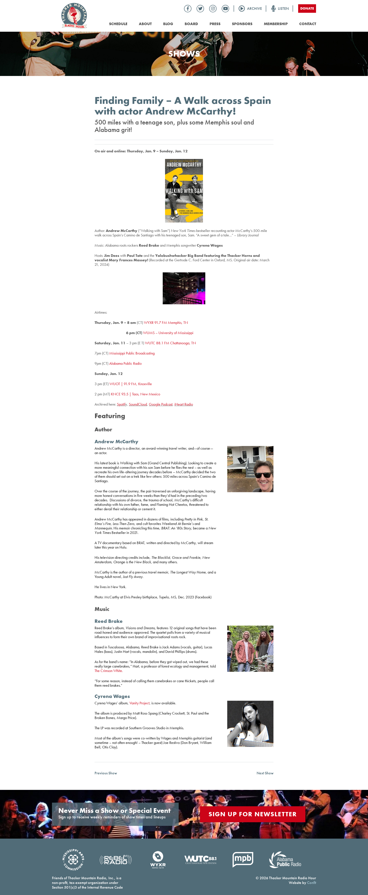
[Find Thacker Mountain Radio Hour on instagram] (213, 8)
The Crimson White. (109, 670)
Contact (307, 23)
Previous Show (106, 773)
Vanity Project (139, 703)
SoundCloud (138, 404)
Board (191, 23)
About (145, 23)
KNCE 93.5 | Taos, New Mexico (135, 394)
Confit (311, 882)
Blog (168, 23)
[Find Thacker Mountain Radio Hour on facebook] (187, 8)
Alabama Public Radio (125, 363)
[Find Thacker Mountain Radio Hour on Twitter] (200, 8)
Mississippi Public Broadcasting (132, 353)
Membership (276, 23)
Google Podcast (160, 404)
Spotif (121, 404)
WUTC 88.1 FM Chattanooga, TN (170, 342)
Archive (254, 8)
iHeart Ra (181, 404)
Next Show (265, 773)
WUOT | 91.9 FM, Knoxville (130, 383)
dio (190, 404)
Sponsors (242, 23)
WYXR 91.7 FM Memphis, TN (166, 322)
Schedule (118, 23)
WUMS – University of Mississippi (168, 332)
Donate (307, 8)
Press (215, 23)
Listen (283, 8)
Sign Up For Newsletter (252, 814)
